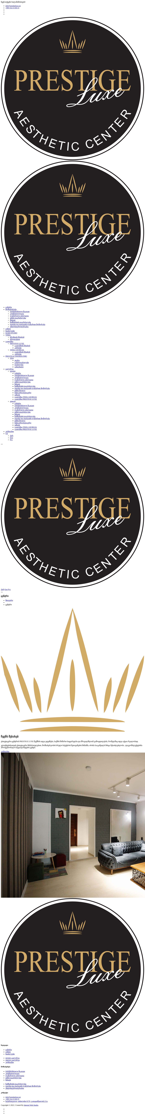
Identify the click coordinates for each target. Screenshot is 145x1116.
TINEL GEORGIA (17, 350)
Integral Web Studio (31, 1105)
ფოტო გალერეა (12, 1058)
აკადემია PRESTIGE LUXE (25, 399)
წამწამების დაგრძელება (20, 322)
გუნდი (8, 329)
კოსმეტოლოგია (17, 314)
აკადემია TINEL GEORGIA (25, 397)
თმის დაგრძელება (18, 318)
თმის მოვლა (19, 391)
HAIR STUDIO (11, 333)
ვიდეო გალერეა (12, 1060)
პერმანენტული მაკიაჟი (19, 312)
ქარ (11, 436)
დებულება (18, 365)
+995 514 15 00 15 (12, 8)
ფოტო (13, 371)
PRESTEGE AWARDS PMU (16, 356)
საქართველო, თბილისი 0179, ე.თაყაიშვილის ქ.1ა (26, 1101)
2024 (12, 358)
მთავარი (9, 600)
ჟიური (17, 360)
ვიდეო (13, 401)
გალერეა (9, 369)
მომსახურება (11, 309)
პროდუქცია (15, 339)
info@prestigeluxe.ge (13, 6)
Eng (11, 438)
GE (6, 433)
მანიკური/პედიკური (22, 393)
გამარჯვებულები (21, 363)
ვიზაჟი (17, 395)
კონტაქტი (9, 431)
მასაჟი (12, 320)
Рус (11, 440)
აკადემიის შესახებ (22, 346)
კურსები (17, 348)
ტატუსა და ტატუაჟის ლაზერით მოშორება (27, 324)
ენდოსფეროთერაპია (19, 327)
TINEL (8, 335)
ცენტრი (8, 307)
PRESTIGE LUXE (17, 343)
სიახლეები (10, 331)
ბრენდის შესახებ (17, 337)
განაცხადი (18, 367)
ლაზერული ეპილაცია (19, 316)
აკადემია (9, 341)
